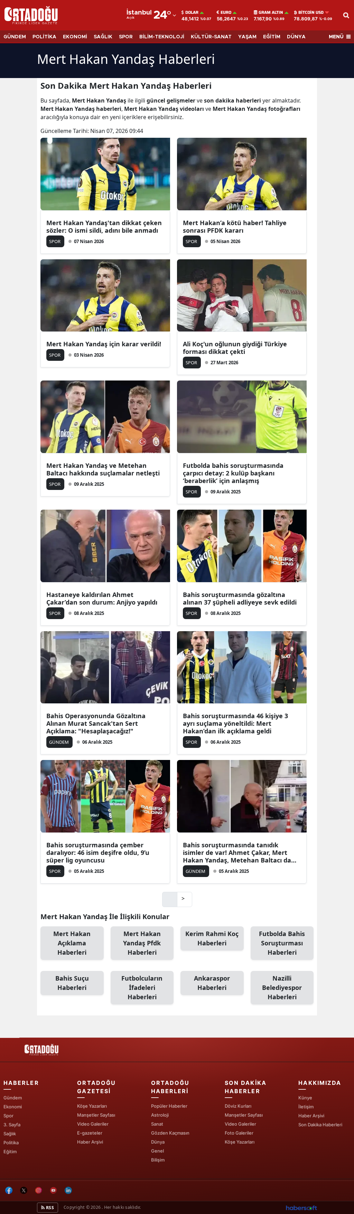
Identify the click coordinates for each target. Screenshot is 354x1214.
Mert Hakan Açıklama (72, 942)
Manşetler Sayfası (96, 1114)
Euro (226, 12)
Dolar (191, 12)
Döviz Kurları (238, 1106)
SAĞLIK (103, 37)
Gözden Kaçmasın (170, 1132)
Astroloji (160, 1114)
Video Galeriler (93, 1123)
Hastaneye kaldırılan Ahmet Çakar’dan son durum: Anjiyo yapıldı (101, 598)
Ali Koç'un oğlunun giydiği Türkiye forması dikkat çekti (235, 347)
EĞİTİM (271, 37)
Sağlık (9, 1133)
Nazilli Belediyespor (282, 987)
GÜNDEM (14, 37)
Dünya (158, 1141)
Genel (157, 1150)
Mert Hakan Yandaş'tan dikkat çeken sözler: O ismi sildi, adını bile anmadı (104, 226)
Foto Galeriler (239, 1132)
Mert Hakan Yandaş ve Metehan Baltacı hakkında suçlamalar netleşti (103, 469)
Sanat (157, 1123)
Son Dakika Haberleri (320, 1124)
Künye (305, 1097)
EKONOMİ (75, 37)
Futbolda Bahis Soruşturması (282, 942)
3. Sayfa (11, 1124)
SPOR (126, 37)
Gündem (12, 1097)
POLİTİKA (44, 37)
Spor (8, 1115)
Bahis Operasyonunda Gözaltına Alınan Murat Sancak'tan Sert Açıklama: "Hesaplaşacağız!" (96, 723)
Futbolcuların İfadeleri (141, 987)
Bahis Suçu (72, 983)
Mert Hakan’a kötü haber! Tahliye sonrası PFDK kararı (235, 226)
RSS (49, 1208)
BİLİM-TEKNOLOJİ (161, 37)
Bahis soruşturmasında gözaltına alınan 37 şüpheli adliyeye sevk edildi (240, 598)
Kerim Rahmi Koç (212, 938)
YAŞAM (247, 37)
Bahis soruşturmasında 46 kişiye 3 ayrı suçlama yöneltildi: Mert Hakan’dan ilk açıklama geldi (235, 723)
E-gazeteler (89, 1132)
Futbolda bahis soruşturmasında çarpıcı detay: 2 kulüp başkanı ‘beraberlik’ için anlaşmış (233, 473)
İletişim (306, 1106)
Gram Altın (271, 12)
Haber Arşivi (90, 1141)
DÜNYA (296, 37)
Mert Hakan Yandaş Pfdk (142, 942)
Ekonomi (12, 1106)
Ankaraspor (212, 983)
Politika (11, 1142)
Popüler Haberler (169, 1106)
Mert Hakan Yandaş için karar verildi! (103, 344)
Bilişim (158, 1159)
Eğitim (10, 1151)
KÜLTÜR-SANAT (211, 37)
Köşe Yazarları (92, 1106)
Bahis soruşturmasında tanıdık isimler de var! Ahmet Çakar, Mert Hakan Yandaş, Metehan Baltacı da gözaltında (237, 852)
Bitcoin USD (311, 12)
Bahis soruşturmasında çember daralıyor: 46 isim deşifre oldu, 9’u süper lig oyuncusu (97, 852)
